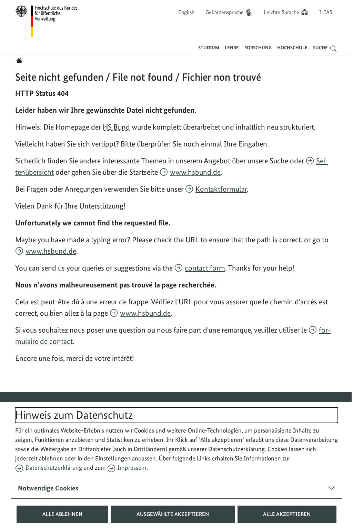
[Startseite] (19, 60)
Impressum (132, 467)
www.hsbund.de (195, 171)
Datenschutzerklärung (54, 467)
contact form (205, 267)
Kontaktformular (221, 188)
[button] (59, 514)
